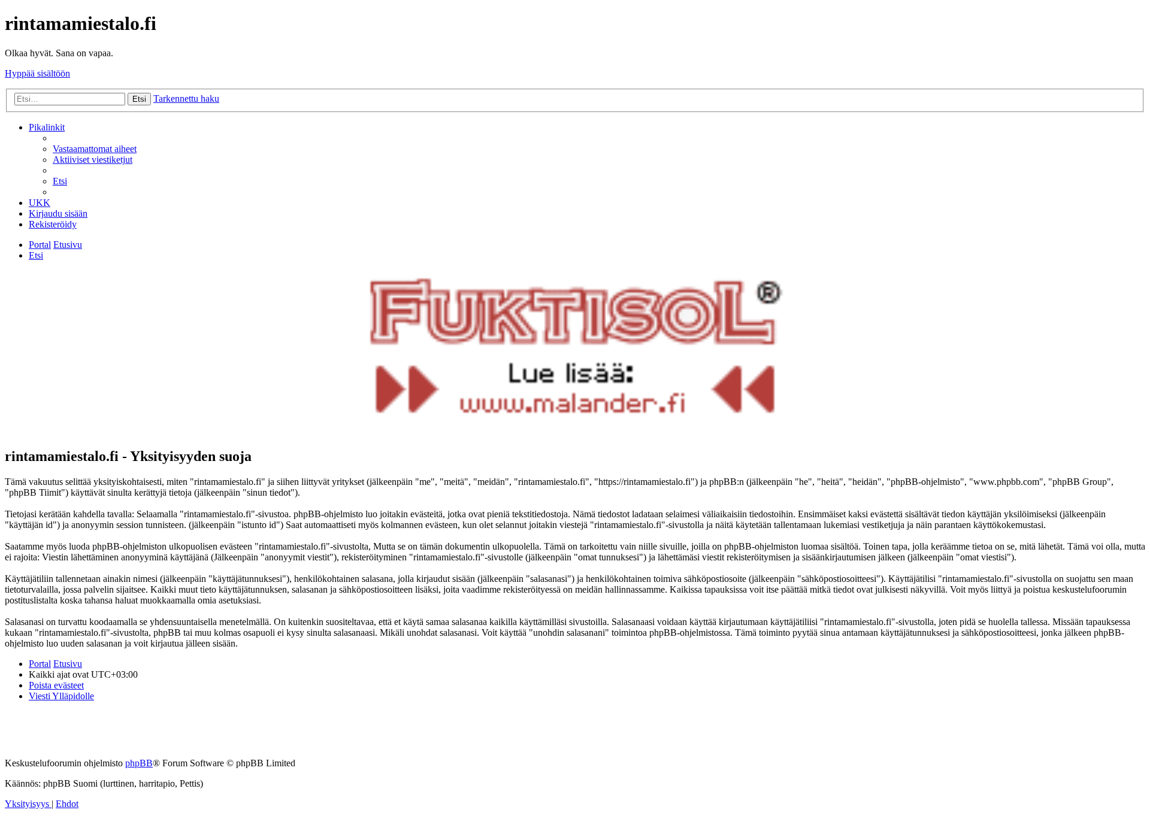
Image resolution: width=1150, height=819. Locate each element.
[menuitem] (95, 149)
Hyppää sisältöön (37, 73)
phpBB (139, 763)
